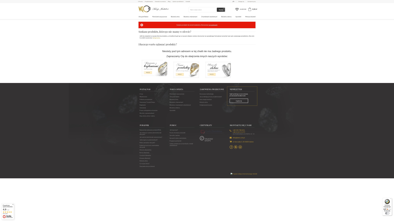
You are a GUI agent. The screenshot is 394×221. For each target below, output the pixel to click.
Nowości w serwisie (160, 1)
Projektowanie (149, 1)
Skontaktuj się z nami (240, 125)
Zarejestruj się (251, 1)
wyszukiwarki (213, 25)
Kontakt (188, 1)
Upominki (238, 16)
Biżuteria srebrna (226, 16)
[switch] (387, 213)
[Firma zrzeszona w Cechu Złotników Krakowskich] (212, 134)
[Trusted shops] (206, 141)
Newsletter (236, 89)
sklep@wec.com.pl (239, 138)
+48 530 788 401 (239, 130)
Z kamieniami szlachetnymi (209, 16)
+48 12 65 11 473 (239, 132)
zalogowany (156, 38)
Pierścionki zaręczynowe (159, 16)
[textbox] (207, 9)
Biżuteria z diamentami (190, 16)
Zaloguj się (241, 1)
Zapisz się (239, 101)
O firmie (140, 1)
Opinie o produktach (178, 1)
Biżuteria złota (175, 16)
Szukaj (221, 10)
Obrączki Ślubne (143, 16)
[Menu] (390, 199)
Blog (169, 1)
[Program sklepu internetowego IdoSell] (244, 174)
